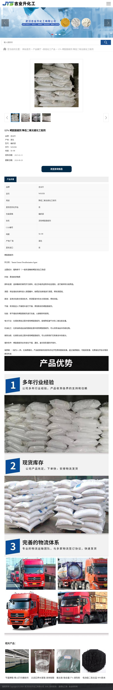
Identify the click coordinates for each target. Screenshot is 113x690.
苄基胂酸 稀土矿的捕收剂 (17, 678)
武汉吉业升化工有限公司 (34, 687)
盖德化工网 (63, 687)
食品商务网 (73, 687)
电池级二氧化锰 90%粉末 (94, 678)
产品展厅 (37, 49)
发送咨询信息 (56, 169)
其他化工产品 (49, 49)
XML (47, 687)
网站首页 (26, 49)
